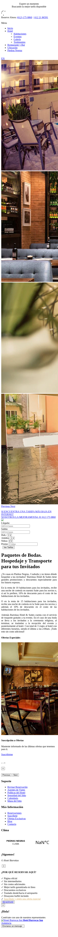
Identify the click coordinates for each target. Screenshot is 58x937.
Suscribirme (7, 754)
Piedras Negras (14, 50)
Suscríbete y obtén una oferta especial (22, 899)
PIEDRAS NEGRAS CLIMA (29, 842)
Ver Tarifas (8, 547)
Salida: (4, 529)
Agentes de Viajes (16, 790)
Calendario (12, 798)
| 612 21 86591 (40, 17)
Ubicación (12, 47)
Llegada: (5, 523)
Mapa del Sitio (14, 801)
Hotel (10, 31)
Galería (17, 39)
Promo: (4, 544)
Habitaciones (20, 33)
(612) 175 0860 (24, 17)
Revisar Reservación (17, 787)
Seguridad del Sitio (16, 795)
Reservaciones (14, 813)
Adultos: (5, 538)
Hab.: (4, 535)
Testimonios (19, 42)
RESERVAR (7, 902)
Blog (9, 821)
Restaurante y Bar (16, 45)
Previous (6, 775)
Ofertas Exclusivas (16, 818)
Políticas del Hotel (16, 792)
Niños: (4, 541)
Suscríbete (12, 815)
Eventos (17, 36)
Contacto (11, 824)
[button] (5, 506)
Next (15, 775)
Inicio (10, 28)
